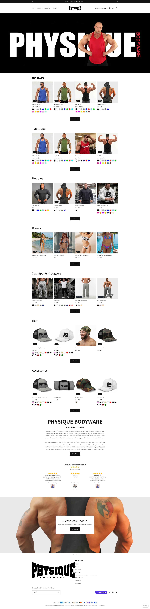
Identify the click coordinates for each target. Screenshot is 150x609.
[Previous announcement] (32, 1)
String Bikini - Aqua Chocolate (39, 255)
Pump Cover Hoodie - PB (102, 205)
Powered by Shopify (60, 605)
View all (75, 119)
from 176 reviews (75, 469)
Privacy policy (69, 605)
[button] (33, 8)
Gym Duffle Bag (57, 397)
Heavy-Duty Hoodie (79, 205)
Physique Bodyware (52, 605)
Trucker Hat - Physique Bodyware (39, 348)
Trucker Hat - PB (57, 348)
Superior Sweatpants (37, 300)
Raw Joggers (57, 300)
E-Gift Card (78, 583)
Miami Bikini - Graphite (59, 255)
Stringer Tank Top (36, 104)
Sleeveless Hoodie (101, 104)
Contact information (84, 605)
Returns (77, 566)
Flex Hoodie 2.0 (35, 205)
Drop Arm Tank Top (58, 104)
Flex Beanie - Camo (79, 348)
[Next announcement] (117, 1)
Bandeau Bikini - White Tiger (82, 255)
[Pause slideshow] (80, 555)
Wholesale (78, 572)
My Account (78, 569)
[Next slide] (76, 555)
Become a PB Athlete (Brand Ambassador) (86, 575)
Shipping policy (102, 605)
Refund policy (76, 605)
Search (77, 564)
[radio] (33, 109)
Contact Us (78, 580)
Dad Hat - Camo (79, 397)
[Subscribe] (58, 592)
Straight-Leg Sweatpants (81, 300)
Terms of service (93, 605)
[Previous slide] (69, 555)
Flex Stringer (78, 104)
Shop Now (75, 453)
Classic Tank (78, 155)
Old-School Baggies (101, 300)
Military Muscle (79, 577)
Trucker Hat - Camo (101, 348)
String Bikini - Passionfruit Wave (104, 255)
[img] (75, 467)
